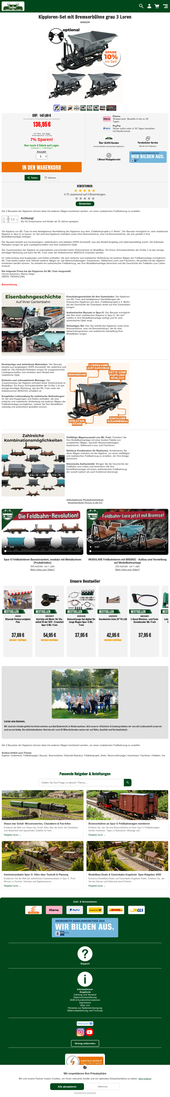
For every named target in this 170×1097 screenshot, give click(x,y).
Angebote (85, 992)
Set (163, 755)
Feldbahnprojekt (91, 755)
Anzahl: (41, 152)
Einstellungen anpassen (85, 1093)
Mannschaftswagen (117, 755)
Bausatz (43, 755)
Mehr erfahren (145, 1079)
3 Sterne (85, 198)
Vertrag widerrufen (85, 1043)
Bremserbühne (56, 755)
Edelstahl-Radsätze (73, 755)
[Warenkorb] (157, 6)
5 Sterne (93, 198)
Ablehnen (103, 1086)
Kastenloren (133, 755)
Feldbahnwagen (30, 755)
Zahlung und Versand (85, 994)
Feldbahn (156, 755)
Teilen (34, 177)
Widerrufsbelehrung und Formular (85, 1010)
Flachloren (145, 755)
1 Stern (77, 198)
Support (85, 963)
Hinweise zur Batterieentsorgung (85, 1008)
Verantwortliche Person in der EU (85, 502)
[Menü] (165, 6)
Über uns (85, 1005)
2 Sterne (81, 198)
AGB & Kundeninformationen (85, 1000)
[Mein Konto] (149, 6)
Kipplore (5, 755)
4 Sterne (89, 198)
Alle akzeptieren (67, 1086)
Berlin (103, 755)
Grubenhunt (16, 755)
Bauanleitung (9, 284)
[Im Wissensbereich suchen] (127, 782)
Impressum (85, 1002)
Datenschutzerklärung (85, 997)
